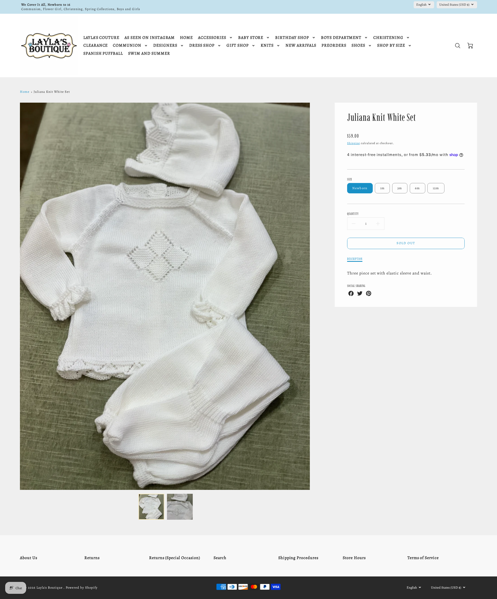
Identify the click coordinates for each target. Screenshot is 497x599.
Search (220, 558)
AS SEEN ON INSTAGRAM (150, 37)
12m (436, 188)
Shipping (353, 143)
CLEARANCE (95, 45)
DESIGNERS (165, 45)
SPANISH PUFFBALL (103, 53)
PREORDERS (333, 45)
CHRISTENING (388, 37)
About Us (28, 558)
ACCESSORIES (212, 37)
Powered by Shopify (81, 587)
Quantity (353, 214)
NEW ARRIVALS (301, 45)
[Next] (314, 296)
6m (417, 188)
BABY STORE (251, 37)
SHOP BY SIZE (391, 45)
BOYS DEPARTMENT (341, 37)
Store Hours (354, 558)
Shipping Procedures (298, 558)
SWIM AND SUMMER (149, 53)
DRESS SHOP (202, 45)
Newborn (359, 188)
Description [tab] (354, 259)
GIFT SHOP (237, 45)
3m (399, 188)
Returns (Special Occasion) (174, 558)
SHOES (358, 45)
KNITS (267, 45)
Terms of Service (423, 558)
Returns (92, 558)
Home (25, 91)
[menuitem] (101, 38)
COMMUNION (127, 45)
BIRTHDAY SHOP (292, 37)
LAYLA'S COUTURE (101, 37)
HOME (186, 37)
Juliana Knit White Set (52, 91)
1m (382, 188)
